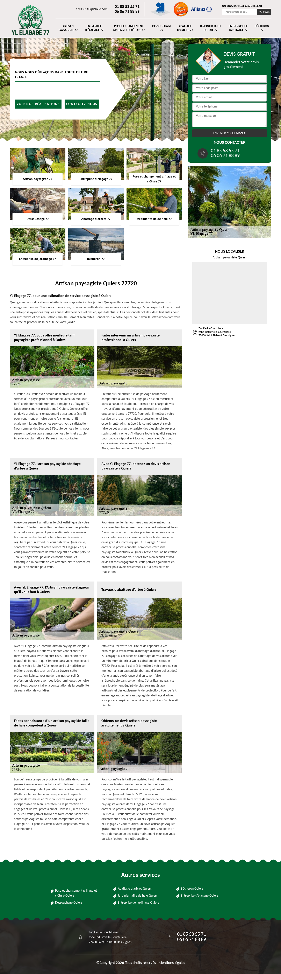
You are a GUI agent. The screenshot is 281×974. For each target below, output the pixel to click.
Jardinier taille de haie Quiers (138, 895)
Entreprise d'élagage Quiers (199, 895)
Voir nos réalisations (38, 104)
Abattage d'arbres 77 (185, 28)
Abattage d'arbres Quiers (135, 888)
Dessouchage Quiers (68, 902)
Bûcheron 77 (262, 28)
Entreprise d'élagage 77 (94, 28)
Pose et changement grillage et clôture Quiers (76, 893)
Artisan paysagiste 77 (68, 28)
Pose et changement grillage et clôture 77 (129, 28)
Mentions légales (172, 963)
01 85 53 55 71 (127, 7)
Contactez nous (81, 104)
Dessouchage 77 (161, 28)
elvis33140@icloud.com (92, 9)
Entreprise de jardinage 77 (238, 28)
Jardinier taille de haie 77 (210, 28)
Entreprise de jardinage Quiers (138, 902)
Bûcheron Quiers (192, 888)
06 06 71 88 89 (127, 12)
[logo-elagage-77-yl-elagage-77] (28, 20)
